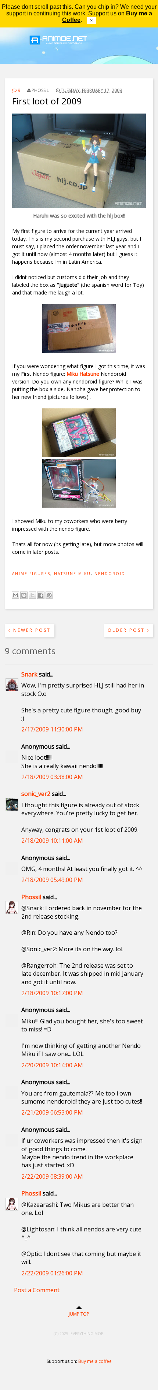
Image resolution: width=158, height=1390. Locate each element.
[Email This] (15, 595)
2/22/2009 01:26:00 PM (52, 1273)
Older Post (127, 630)
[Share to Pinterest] (49, 595)
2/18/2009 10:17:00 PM (52, 993)
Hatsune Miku (72, 573)
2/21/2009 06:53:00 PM (52, 1112)
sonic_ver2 (35, 794)
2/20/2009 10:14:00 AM (52, 1065)
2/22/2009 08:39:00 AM (52, 1176)
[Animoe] (79, 49)
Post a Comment (37, 1290)
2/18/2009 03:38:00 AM (52, 777)
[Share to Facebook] (40, 595)
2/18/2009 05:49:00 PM (52, 880)
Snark (29, 674)
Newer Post (31, 630)
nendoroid (109, 573)
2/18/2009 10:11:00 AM (52, 841)
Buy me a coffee (95, 1361)
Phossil (31, 897)
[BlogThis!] (24, 595)
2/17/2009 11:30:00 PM (52, 729)
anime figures (31, 573)
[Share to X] (32, 595)
